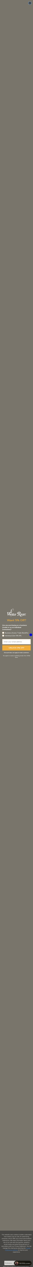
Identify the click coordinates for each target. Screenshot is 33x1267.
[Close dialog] (30, 3)
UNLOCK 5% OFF (16, 648)
